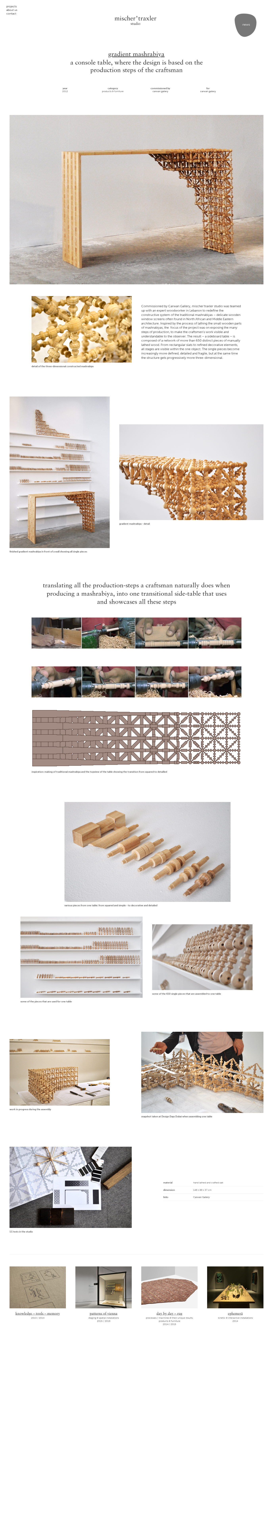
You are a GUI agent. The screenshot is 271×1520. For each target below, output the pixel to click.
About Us (11, 10)
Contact (11, 13)
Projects (11, 6)
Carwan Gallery (160, 91)
